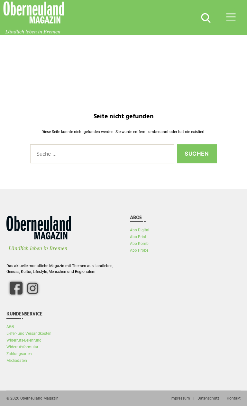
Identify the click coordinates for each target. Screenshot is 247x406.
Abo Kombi (140, 243)
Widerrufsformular (22, 347)
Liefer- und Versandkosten (28, 333)
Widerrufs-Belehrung (23, 340)
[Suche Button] (205, 17)
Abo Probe (139, 250)
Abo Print (138, 237)
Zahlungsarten (19, 354)
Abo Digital (139, 230)
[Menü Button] (231, 17)
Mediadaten (16, 360)
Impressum (180, 398)
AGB (10, 326)
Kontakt (234, 398)
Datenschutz (208, 398)
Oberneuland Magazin (39, 398)
